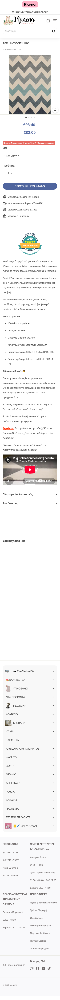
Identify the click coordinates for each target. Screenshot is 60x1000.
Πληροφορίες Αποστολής (18, 494)
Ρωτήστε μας (10, 503)
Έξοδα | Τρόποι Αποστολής (43, 902)
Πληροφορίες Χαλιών (40, 933)
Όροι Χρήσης (36, 917)
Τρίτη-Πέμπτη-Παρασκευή (42, 872)
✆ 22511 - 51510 (11, 852)
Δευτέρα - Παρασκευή (13, 912)
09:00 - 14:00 (36, 864)
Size (5, 148)
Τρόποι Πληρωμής (39, 910)
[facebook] (31, 968)
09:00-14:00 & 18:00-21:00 (43, 880)
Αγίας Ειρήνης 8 (10, 867)
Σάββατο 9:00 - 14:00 (40, 887)
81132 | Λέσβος (10, 875)
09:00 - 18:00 (9, 919)
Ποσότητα (9, 165)
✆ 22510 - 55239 (11, 860)
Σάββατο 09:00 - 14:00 (13, 927)
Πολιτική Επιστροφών (40, 925)
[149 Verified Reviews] (30, 256)
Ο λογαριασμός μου (39, 948)
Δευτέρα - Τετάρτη (38, 857)
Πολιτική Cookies (38, 940)
